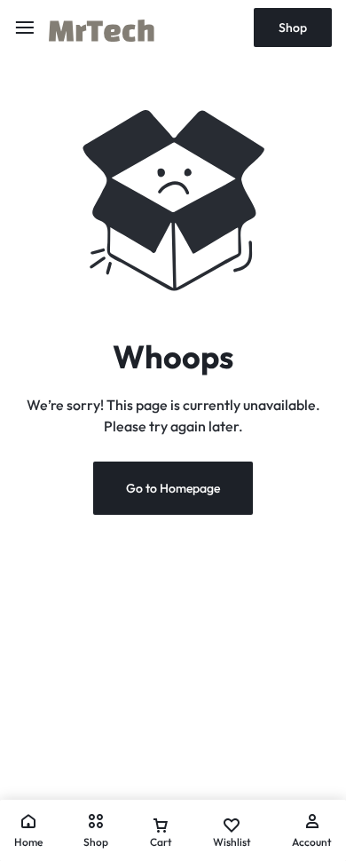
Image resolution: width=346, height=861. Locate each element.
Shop (293, 28)
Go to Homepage (173, 488)
